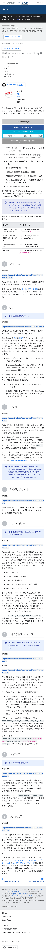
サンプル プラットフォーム (23, 863)
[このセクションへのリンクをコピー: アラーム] (22, 264)
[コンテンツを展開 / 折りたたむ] (17, 63)
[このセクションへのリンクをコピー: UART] (18, 308)
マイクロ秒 (33, 289)
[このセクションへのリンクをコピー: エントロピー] (27, 523)
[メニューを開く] (3, 2)
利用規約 (5, 942)
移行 (21, 44)
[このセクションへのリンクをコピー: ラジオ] (19, 407)
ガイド (5, 9)
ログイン (40, 3)
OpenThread (6, 44)
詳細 (17, 19)
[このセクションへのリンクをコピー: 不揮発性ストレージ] (35, 634)
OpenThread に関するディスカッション (16, 932)
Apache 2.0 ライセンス (19, 894)
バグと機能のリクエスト (10, 929)
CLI (15, 338)
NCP (21, 338)
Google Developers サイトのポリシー (24, 896)
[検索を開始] (34, 2)
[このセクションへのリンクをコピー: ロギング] (22, 754)
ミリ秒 (24, 289)
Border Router (7, 920)
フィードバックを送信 (11, 48)
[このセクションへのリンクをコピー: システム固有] (27, 817)
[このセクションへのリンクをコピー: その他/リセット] (31, 489)
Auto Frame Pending (19, 460)
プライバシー (15, 942)
